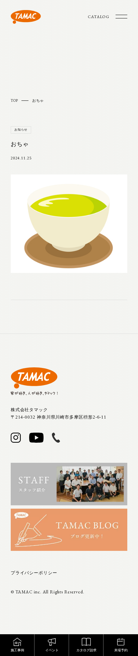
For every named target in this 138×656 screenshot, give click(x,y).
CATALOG (98, 16)
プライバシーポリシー (34, 572)
